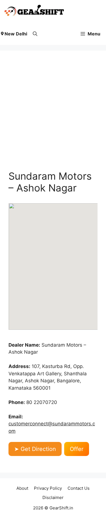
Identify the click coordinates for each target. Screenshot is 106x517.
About (22, 488)
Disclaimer (53, 497)
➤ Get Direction (35, 449)
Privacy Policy (48, 488)
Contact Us (79, 488)
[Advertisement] (53, 114)
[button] (35, 33)
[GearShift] (34, 11)
